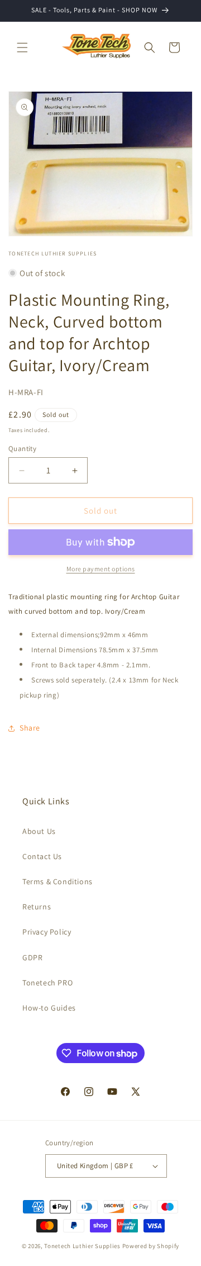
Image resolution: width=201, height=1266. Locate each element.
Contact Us (42, 856)
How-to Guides (49, 1008)
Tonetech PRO (47, 983)
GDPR (32, 957)
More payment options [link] (100, 569)
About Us (39, 831)
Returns (36, 907)
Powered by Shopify (151, 1246)
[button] (22, 47)
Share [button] (30, 728)
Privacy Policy (46, 932)
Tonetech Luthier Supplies (82, 1246)
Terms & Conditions (57, 881)
